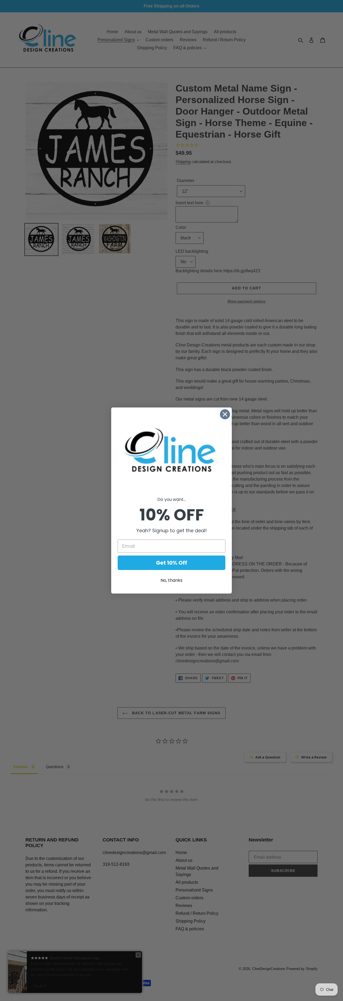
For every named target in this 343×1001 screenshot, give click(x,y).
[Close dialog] (269, 450)
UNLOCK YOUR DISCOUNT (119, 552)
